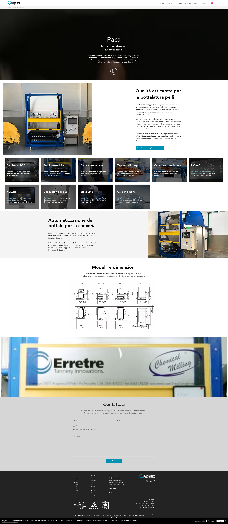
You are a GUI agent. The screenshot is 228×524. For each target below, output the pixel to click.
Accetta (220, 521)
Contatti (151, 499)
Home (9, 7)
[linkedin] (150, 481)
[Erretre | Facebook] (154, 481)
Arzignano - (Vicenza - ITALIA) (145, 503)
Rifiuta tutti (211, 521)
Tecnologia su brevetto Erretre (54, 198)
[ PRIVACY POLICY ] (138, 515)
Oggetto (75, 426)
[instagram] (147, 481)
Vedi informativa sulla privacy (10, 522)
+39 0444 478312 (149, 505)
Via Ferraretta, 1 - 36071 (147, 501)
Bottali (18, 7)
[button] (113, 71)
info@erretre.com (148, 507)
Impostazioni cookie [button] (199, 521)
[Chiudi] (226, 521)
